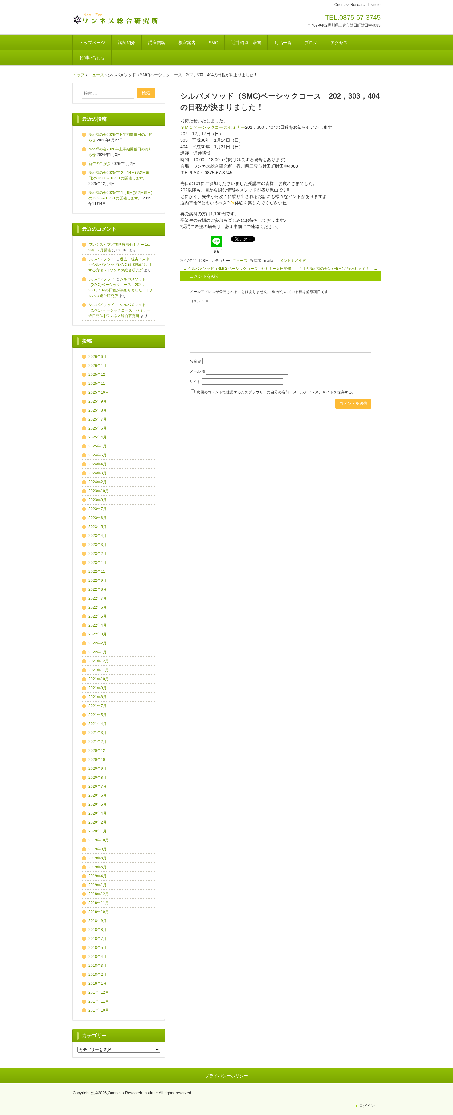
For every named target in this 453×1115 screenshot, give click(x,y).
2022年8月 (97, 589)
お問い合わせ (92, 57)
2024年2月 (97, 482)
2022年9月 (97, 580)
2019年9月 (97, 849)
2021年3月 (97, 733)
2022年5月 (97, 616)
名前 (196, 361)
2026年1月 (97, 365)
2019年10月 (98, 840)
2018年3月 (97, 965)
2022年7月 (97, 598)
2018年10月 (98, 912)
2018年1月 (97, 983)
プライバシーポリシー (226, 1076)
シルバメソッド (101, 259)
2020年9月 (97, 768)
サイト (195, 381)
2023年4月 (97, 536)
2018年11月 (98, 903)
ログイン (367, 1105)
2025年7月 (97, 419)
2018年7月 (97, 939)
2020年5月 (97, 804)
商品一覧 (283, 42)
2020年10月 (98, 759)
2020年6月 (97, 795)
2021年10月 (98, 679)
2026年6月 (97, 356)
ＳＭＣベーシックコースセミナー (212, 127)
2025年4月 (97, 437)
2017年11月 (98, 1001)
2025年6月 (97, 428)
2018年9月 (97, 921)
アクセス (339, 42)
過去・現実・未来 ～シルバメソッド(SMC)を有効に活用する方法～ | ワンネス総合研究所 (120, 264)
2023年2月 (97, 553)
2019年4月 (97, 876)
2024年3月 (97, 473)
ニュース (240, 260)
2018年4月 (97, 956)
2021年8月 (97, 697)
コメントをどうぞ (291, 260)
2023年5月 (97, 527)
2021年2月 (97, 742)
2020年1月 (97, 831)
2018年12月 (98, 894)
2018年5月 (97, 947)
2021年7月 (97, 706)
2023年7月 (97, 509)
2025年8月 (97, 410)
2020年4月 (97, 813)
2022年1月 (97, 652)
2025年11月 (98, 383)
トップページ (92, 42)
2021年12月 (98, 661)
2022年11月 (98, 571)
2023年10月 (98, 491)
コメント (199, 301)
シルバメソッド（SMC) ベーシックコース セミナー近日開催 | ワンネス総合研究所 (119, 310)
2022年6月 (97, 607)
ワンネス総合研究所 (115, 19)
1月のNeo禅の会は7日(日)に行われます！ (338, 268)
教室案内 (187, 42)
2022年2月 (97, 643)
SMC (213, 42)
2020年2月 (97, 822)
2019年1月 (97, 885)
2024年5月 (97, 455)
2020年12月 (98, 750)
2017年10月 (98, 1010)
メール (197, 371)
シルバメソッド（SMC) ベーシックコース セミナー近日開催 (237, 268)
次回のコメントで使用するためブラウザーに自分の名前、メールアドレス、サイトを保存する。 (276, 392)
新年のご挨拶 (99, 163)
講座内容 (156, 42)
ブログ (310, 42)
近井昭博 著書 (246, 42)
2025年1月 (97, 446)
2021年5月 (97, 715)
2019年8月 (97, 858)
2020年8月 (97, 777)
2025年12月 (98, 374)
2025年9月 (97, 401)
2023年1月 (97, 562)
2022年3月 (97, 634)
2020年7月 (97, 786)
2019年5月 (97, 867)
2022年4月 (97, 625)
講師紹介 (126, 42)
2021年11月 (98, 670)
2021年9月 (97, 688)
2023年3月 (97, 545)
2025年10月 (98, 392)
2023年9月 (97, 500)
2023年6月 (97, 518)
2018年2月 (97, 974)
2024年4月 (97, 464)
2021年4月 (97, 724)
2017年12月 (98, 992)
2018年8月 (97, 930)
